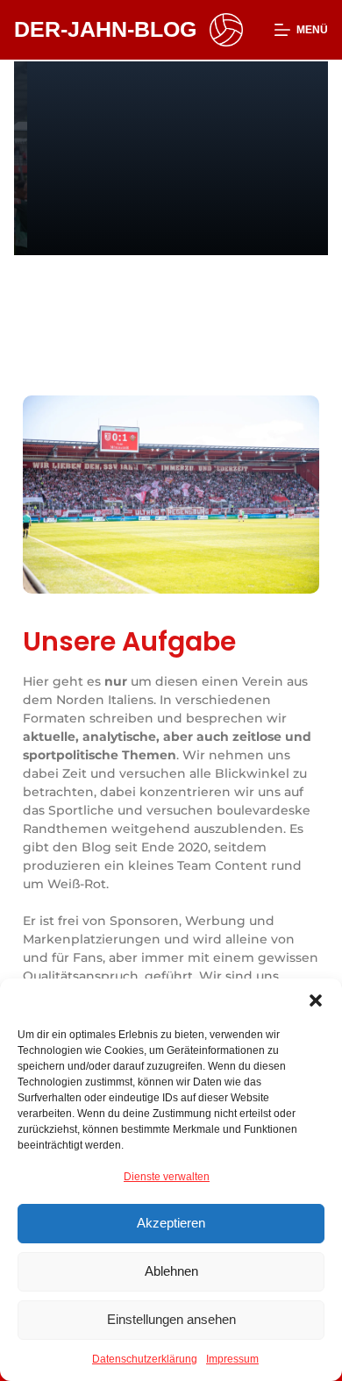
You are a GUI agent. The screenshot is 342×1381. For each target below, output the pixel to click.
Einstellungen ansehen (171, 1319)
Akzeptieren (171, 1222)
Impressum (232, 1359)
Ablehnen (171, 1271)
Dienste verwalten (167, 1177)
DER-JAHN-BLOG (105, 29)
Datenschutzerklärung (144, 1359)
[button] (315, 1000)
